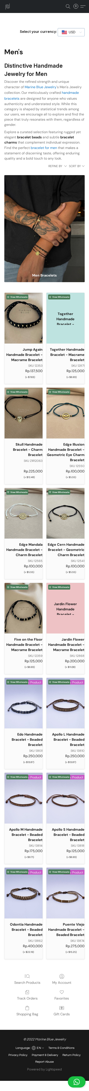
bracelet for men (44, 148)
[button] (44, 1082)
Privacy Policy (17, 1055)
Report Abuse (44, 1061)
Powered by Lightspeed (44, 1069)
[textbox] (70, 32)
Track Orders (27, 998)
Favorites (61, 998)
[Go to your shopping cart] (77, 6)
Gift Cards (62, 1014)
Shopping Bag (27, 1014)
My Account (61, 982)
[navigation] (29, 1048)
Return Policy (71, 1055)
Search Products (27, 982)
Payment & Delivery (45, 1055)
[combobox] (71, 32)
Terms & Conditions (61, 1047)
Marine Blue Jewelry (40, 87)
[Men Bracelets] (44, 222)
